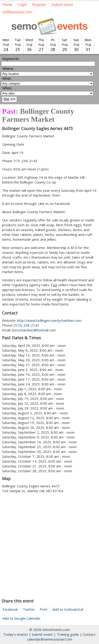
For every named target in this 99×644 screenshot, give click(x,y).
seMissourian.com (17, 12)
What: (6, 78)
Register (39, 5)
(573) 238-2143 (26, 325)
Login (22, 5)
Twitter (29, 609)
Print (43, 609)
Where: (8, 68)
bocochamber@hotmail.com (34, 330)
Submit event (62, 5)
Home (7, 5)
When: (7, 88)
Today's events (15, 634)
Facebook (10, 609)
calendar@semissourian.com (49, 639)
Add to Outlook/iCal (67, 609)
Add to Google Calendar (21, 618)
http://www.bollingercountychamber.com (49, 320)
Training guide (68, 634)
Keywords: (10, 58)
